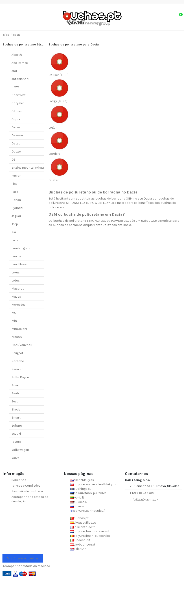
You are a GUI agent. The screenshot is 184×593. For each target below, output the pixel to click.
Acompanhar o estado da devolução (29, 499)
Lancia (16, 256)
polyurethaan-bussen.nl (91, 531)
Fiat (14, 184)
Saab (15, 393)
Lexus (15, 272)
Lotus (15, 280)
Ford (14, 192)
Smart (16, 417)
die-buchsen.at (84, 544)
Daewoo (17, 135)
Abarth (16, 55)
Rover (15, 385)
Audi (14, 71)
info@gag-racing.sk (144, 499)
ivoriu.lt (79, 497)
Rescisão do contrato (27, 491)
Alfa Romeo (19, 63)
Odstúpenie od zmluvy (23, 558)
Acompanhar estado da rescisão (26, 566)
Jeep (14, 224)
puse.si (79, 506)
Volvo (15, 458)
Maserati (17, 288)
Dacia (15, 127)
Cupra (15, 119)
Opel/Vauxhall (21, 345)
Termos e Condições (25, 486)
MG (13, 313)
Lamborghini (20, 248)
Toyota (16, 442)
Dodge (16, 151)
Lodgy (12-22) (57, 101)
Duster (53, 180)
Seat (14, 401)
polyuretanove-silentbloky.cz (95, 484)
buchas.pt (81, 518)
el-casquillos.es (85, 522)
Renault (17, 369)
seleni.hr (80, 549)
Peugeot (17, 353)
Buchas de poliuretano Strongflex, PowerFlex (36, 44)
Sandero (54, 154)
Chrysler (17, 103)
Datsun (16, 143)
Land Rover (19, 264)
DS (13, 159)
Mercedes (18, 305)
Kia (13, 232)
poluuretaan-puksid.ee (90, 493)
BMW (15, 87)
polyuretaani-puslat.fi (89, 511)
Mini (14, 321)
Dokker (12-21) (58, 75)
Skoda (15, 409)
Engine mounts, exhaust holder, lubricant (41, 168)
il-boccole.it (82, 540)
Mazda (16, 297)
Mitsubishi (19, 329)
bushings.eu (82, 489)
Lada (14, 240)
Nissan (16, 337)
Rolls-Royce (20, 377)
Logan (52, 127)
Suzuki (16, 434)
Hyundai (17, 208)
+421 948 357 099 (142, 493)
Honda (16, 200)
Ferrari (16, 176)
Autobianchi (20, 79)
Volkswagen (20, 450)
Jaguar (16, 216)
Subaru (16, 426)
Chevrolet (18, 95)
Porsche (17, 361)
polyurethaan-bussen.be (92, 536)
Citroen (16, 111)
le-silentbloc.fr (84, 527)
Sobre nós (18, 480)
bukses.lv (80, 502)
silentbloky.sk (84, 480)
